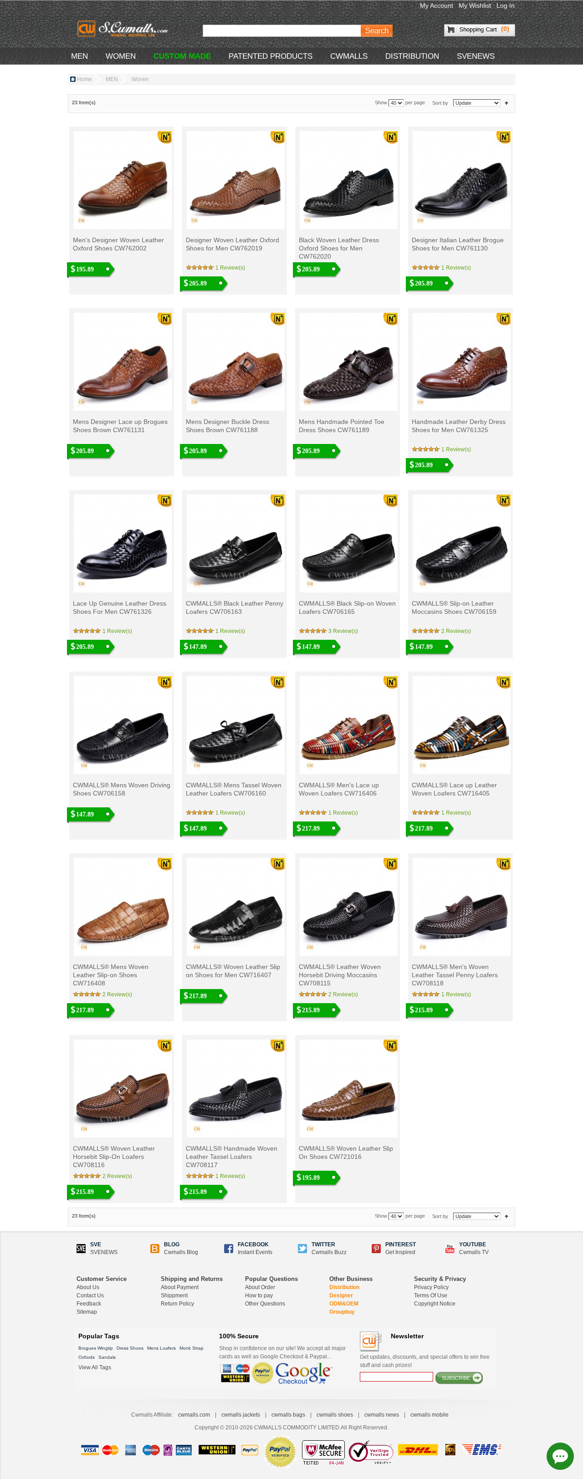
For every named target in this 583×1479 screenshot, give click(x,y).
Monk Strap (191, 1348)
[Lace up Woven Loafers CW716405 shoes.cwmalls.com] (460, 725)
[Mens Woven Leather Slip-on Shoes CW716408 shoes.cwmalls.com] (122, 906)
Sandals (107, 1357)
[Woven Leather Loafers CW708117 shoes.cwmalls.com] (234, 1088)
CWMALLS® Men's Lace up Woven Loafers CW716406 (339, 789)
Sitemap (87, 1312)
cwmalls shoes (335, 1415)
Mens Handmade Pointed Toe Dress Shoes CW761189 (341, 426)
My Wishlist (475, 5)
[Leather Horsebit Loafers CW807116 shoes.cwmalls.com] (122, 1088)
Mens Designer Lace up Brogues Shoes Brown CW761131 (120, 426)
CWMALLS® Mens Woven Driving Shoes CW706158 (121, 789)
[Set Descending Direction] (506, 103)
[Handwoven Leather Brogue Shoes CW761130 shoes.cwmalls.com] (460, 180)
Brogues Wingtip (95, 1348)
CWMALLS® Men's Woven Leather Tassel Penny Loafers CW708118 (455, 975)
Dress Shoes (130, 1348)
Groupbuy (342, 1312)
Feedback (89, 1303)
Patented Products (270, 56)
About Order (260, 1287)
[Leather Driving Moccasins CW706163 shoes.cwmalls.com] (234, 543)
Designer (341, 1295)
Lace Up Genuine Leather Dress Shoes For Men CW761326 (119, 607)
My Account (436, 5)
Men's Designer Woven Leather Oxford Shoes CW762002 (118, 244)
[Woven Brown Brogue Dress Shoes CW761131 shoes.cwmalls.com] (122, 361)
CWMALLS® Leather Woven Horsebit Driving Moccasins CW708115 (340, 975)
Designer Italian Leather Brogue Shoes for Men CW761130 (458, 244)
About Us (88, 1287)
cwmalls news (381, 1415)
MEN (79, 56)
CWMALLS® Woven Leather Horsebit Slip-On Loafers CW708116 (114, 1156)
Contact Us (90, 1295)
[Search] (377, 31)
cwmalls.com (194, 1415)
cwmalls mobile (429, 1415)
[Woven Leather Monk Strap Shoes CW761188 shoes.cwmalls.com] (234, 361)
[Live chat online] (560, 1456)
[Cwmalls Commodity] (124, 29)
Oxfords (86, 1357)
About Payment (180, 1287)
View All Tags (94, 1367)
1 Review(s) (230, 268)
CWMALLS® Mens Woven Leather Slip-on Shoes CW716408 (110, 975)
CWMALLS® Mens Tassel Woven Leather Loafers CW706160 (233, 789)
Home (84, 79)
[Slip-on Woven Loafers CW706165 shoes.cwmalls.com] (347, 543)
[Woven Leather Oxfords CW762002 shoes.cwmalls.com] (122, 180)
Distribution (344, 1287)
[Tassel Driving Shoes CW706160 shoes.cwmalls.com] (234, 725)
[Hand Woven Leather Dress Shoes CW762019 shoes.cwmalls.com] (234, 180)
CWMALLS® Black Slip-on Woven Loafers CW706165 (347, 607)
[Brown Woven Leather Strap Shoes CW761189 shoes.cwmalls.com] (347, 361)
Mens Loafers (161, 1348)
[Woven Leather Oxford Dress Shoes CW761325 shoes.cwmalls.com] (460, 361)
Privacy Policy (431, 1287)
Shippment (174, 1295)
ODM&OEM (343, 1303)
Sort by (440, 103)
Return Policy (177, 1303)
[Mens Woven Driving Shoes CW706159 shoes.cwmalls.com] (122, 725)
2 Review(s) (456, 631)
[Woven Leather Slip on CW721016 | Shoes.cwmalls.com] (347, 1088)
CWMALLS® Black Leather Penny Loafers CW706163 (234, 607)
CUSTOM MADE (182, 56)
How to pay (259, 1295)
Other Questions (265, 1303)
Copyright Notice (434, 1303)
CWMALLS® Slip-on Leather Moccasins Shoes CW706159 (454, 607)
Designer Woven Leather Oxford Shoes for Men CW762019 (232, 244)
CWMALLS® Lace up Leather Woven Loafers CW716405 (454, 789)
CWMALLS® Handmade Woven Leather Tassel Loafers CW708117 (231, 1156)
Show (381, 103)
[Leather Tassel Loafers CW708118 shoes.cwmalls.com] (460, 906)
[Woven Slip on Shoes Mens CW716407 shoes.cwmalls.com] (234, 906)
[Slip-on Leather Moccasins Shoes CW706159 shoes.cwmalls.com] (460, 543)
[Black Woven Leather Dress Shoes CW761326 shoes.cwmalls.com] (122, 543)
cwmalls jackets (240, 1415)
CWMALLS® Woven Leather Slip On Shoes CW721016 (346, 1152)
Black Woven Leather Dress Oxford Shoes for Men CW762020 (339, 248)
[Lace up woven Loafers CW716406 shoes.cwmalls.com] (347, 725)
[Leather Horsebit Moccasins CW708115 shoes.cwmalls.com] (347, 906)
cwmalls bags (288, 1415)
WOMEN (121, 56)
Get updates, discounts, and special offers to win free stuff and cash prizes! (425, 1361)
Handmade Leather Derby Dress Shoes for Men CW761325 (459, 426)
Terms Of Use (430, 1295)
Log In (505, 5)
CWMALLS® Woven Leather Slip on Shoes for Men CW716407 (233, 971)
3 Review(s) (343, 631)
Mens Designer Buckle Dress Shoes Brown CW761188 (227, 426)
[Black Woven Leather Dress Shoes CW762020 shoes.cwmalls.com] (347, 180)
